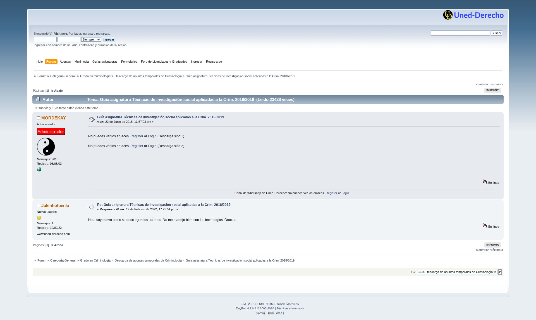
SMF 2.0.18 (249, 303)
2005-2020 (267, 308)
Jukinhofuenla (55, 205)
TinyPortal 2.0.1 (246, 308)
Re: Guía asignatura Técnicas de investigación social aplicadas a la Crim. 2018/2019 (164, 205)
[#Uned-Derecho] (39, 170)
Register (136, 136)
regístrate (102, 33)
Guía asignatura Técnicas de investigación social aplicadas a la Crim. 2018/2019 (160, 117)
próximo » (496, 84)
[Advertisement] (189, 132)
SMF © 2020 (267, 303)
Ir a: (413, 272)
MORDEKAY (53, 118)
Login (152, 136)
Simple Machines (288, 303)
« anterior (482, 84)
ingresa (88, 33)
